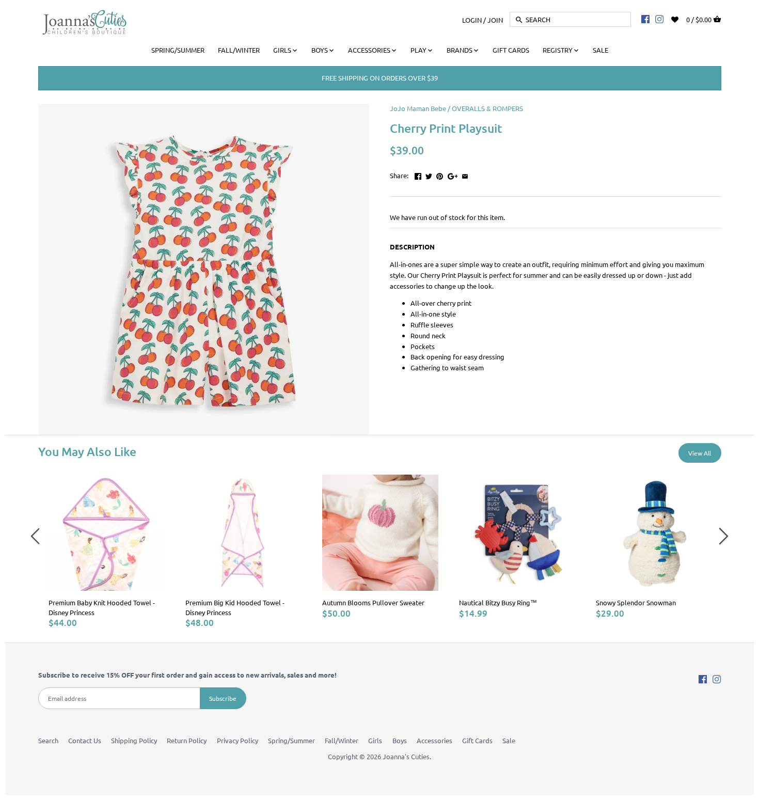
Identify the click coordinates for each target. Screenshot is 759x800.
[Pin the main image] (439, 174)
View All (699, 453)
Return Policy (187, 740)
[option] (106, 551)
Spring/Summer (291, 740)
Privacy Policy (237, 740)
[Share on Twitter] (428, 174)
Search (48, 740)
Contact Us (84, 740)
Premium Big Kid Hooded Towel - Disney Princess (234, 607)
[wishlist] (681, 18)
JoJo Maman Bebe (418, 108)
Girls (375, 740)
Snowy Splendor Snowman (636, 602)
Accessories (434, 740)
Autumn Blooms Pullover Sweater (373, 602)
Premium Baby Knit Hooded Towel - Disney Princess (102, 607)
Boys (399, 740)
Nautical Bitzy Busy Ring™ (498, 602)
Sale (508, 740)
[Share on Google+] (453, 174)
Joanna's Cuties (406, 756)
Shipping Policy (134, 740)
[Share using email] (465, 174)
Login (472, 19)
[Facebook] (645, 18)
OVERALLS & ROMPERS (487, 108)
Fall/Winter (341, 740)
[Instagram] (659, 18)
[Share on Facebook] (418, 174)
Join (495, 19)
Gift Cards (477, 740)
